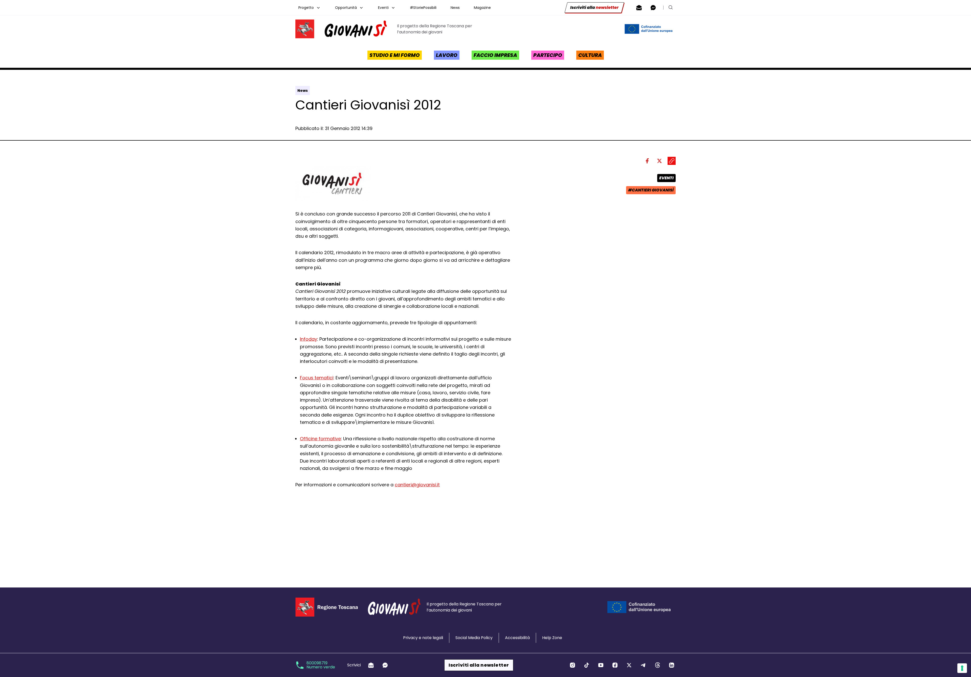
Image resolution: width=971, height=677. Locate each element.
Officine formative (320, 438)
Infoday (308, 339)
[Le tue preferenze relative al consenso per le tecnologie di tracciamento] (962, 668)
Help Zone (552, 638)
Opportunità (346, 7)
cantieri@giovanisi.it (417, 485)
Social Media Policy (474, 638)
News (455, 7)
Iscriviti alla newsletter (479, 665)
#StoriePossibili (423, 7)
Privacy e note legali (423, 638)
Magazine (482, 7)
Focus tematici (316, 378)
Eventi (383, 7)
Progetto (306, 7)
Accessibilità (517, 638)
